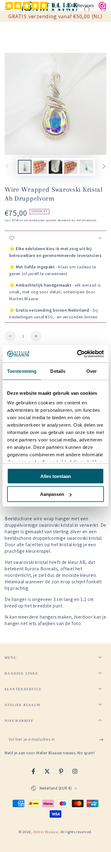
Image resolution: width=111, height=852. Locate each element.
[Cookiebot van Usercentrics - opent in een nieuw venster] (78, 354)
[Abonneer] (102, 739)
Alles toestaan (55, 476)
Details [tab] (57, 370)
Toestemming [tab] (21, 370)
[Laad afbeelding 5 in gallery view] (86, 167)
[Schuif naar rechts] (104, 167)
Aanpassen (52, 494)
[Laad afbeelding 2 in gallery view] (40, 167)
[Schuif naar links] (7, 167)
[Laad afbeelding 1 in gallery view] (24, 167)
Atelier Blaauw (45, 831)
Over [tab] (91, 370)
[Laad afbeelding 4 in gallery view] (71, 167)
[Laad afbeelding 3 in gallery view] (55, 167)
